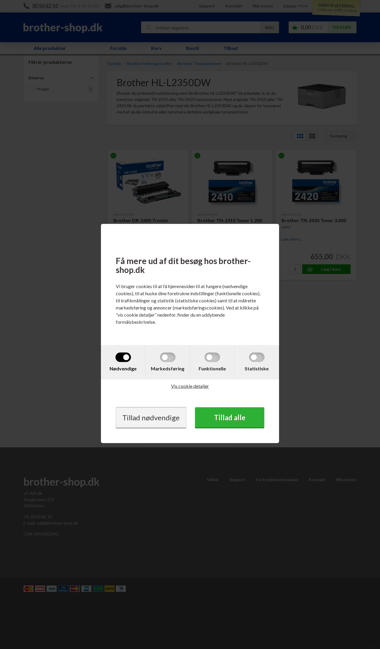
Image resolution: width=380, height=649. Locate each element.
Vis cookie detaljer (190, 386)
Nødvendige (123, 368)
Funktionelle (212, 368)
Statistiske (257, 368)
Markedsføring (167, 368)
